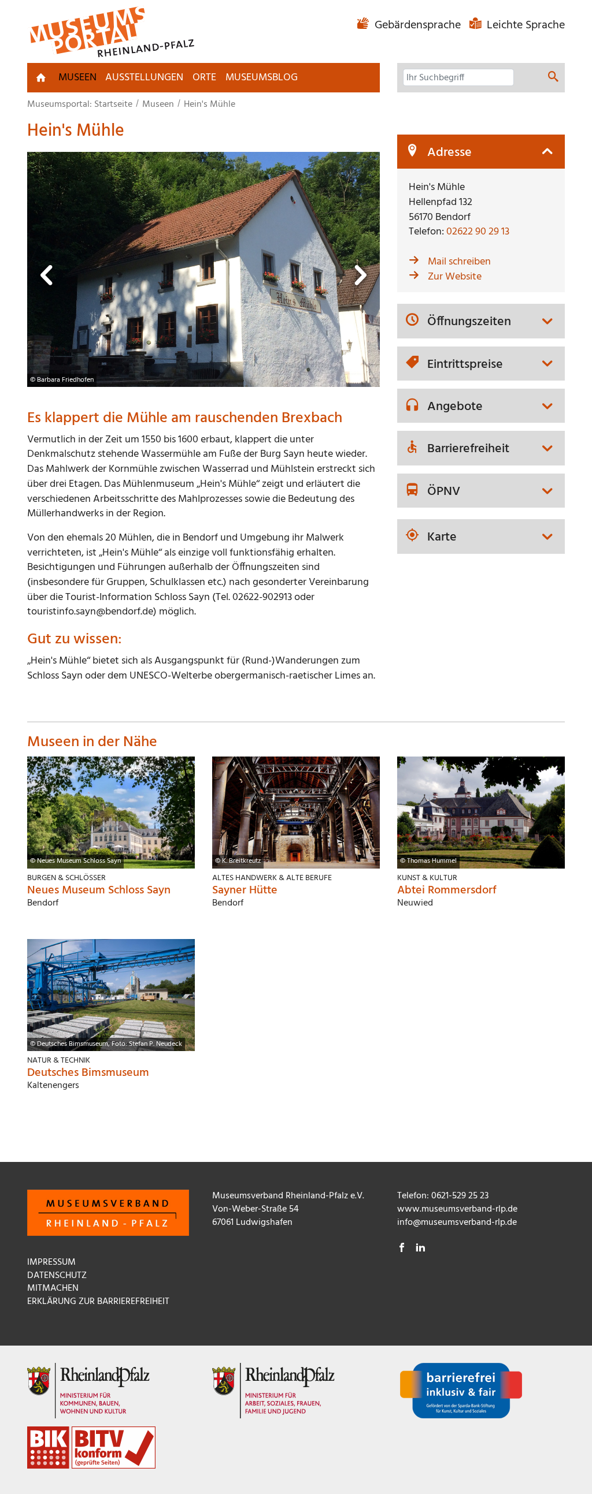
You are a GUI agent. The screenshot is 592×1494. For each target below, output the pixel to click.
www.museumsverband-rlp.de (457, 1209)
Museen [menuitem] (77, 77)
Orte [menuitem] (204, 77)
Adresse (449, 153)
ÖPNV (443, 492)
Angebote (455, 407)
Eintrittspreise (465, 364)
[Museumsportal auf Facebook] (401, 1249)
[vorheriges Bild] (47, 278)
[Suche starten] (553, 78)
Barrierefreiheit (468, 449)
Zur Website (455, 277)
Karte (442, 537)
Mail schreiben (459, 262)
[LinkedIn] (420, 1249)
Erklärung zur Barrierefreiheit (98, 1301)
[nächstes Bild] (359, 278)
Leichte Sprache (524, 25)
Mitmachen (53, 1288)
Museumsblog (261, 77)
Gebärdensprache (418, 25)
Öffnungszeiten (469, 322)
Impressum (51, 1262)
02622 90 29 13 (477, 231)
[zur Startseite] (41, 77)
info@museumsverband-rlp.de (457, 1222)
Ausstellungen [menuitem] (144, 77)
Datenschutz (57, 1275)
